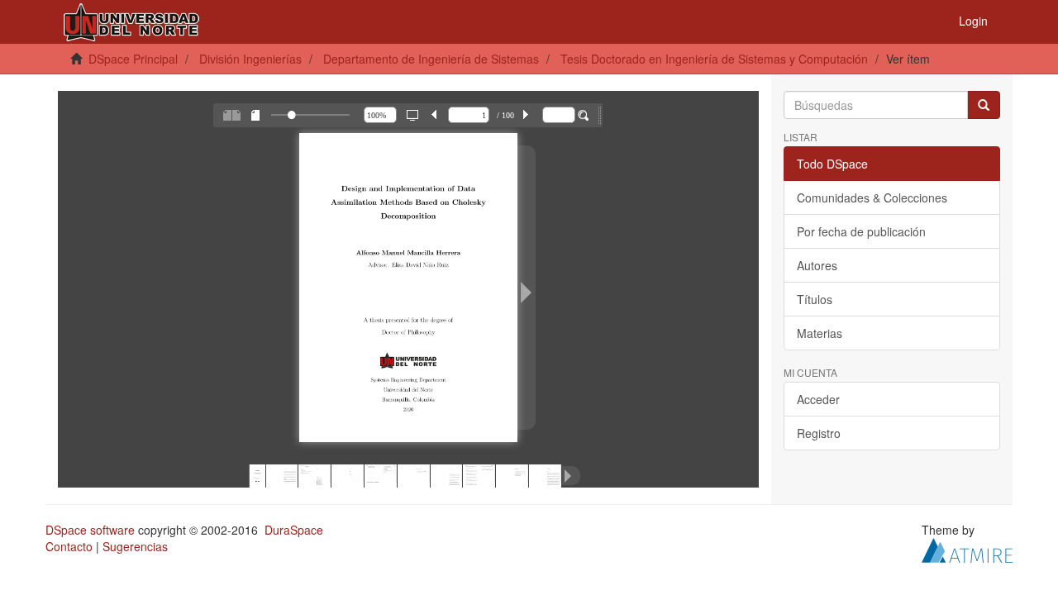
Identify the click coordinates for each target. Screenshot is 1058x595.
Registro (819, 433)
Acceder (818, 399)
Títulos (814, 299)
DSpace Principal (133, 58)
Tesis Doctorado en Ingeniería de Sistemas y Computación (714, 58)
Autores (817, 265)
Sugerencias (135, 546)
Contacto (69, 546)
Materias (819, 333)
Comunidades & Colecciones (872, 197)
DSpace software (90, 529)
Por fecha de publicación (861, 231)
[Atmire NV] (967, 548)
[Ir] (983, 105)
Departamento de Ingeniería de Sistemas (431, 58)
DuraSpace (293, 529)
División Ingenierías (250, 58)
